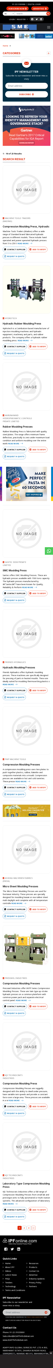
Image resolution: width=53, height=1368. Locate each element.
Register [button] (21, 19)
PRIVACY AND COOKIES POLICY (35, 1317)
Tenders (9, 1282)
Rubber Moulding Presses (18, 426)
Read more (23, 243)
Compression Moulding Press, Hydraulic (26, 226)
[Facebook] (32, 19)
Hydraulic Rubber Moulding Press (22, 323)
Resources (33, 1263)
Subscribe (25, 94)
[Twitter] (37, 19)
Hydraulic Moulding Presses (19, 667)
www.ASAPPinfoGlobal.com (15, 1340)
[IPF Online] (20, 27)
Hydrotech (10, 318)
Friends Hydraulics (15, 662)
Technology (10, 1286)
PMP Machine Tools (15, 759)
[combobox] (9, 14)
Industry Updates (37, 1278)
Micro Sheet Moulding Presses (20, 886)
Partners (33, 1286)
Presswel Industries (15, 978)
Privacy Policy (35, 1282)
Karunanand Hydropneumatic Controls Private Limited (17, 418)
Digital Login (34, 4)
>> (33, 1228)
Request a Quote (15, 256)
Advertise (38, 9)
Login (12, 19)
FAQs (7, 1278)
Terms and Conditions (15, 1290)
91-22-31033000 (18, 4)
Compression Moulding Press (20, 1083)
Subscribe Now (16, 9)
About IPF (9, 1267)
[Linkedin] (41, 19)
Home (5, 45)
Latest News (11, 1275)
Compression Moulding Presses (21, 764)
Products (33, 1267)
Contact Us (34, 1271)
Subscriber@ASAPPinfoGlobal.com (18, 1336)
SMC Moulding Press (15, 570)
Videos (8, 1271)
